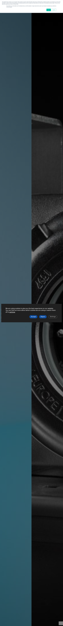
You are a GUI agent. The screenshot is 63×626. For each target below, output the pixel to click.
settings (12, 312)
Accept (33, 316)
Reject (43, 316)
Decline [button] (54, 9)
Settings (53, 316)
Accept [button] (48, 9)
